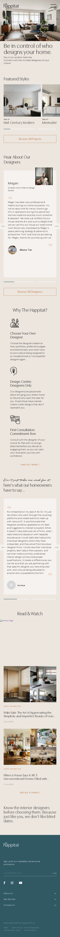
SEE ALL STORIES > (30, 792)
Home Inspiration (12, 706)
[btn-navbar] (53, 6)
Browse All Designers (30, 291)
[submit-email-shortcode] (54, 873)
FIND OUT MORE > (30, 464)
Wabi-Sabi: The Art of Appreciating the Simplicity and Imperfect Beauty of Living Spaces (29, 714)
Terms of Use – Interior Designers (25, 928)
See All (7, 119)
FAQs (6, 928)
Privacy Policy (30, 930)
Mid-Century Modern (19, 123)
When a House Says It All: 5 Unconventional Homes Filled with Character (25, 776)
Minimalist (49, 123)
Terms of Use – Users (12, 930)
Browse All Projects (30, 139)
